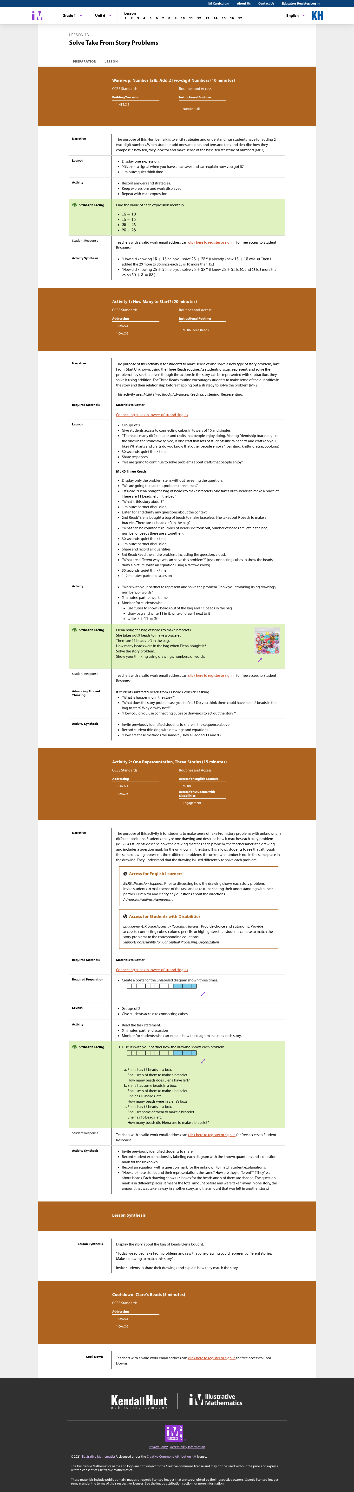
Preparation (85, 61)
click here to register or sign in (212, 242)
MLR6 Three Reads (196, 330)
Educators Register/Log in (301, 3)
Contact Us (266, 3)
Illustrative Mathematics (98, 1456)
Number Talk (192, 109)
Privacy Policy (158, 1447)
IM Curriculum (218, 3)
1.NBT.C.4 (122, 104)
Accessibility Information (187, 1447)
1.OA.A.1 (122, 326)
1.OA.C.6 (122, 333)
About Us (244, 3)
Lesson (111, 61)
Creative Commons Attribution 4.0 (171, 1456)
